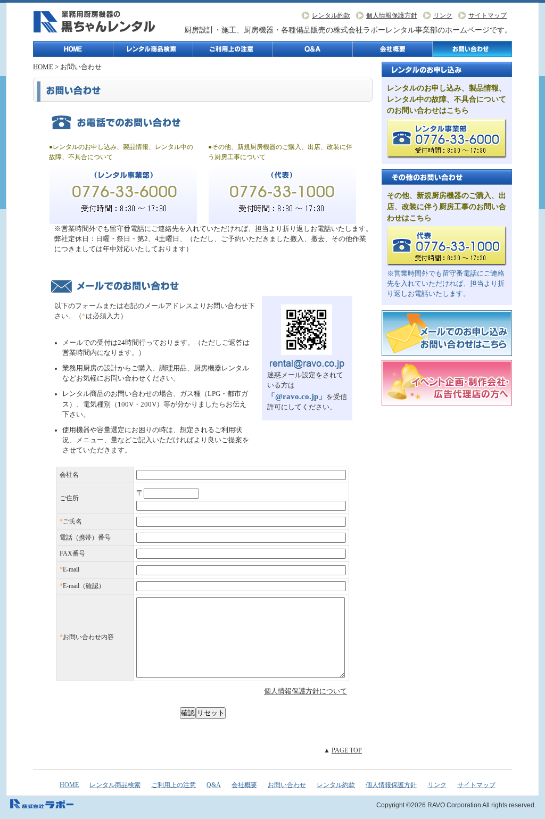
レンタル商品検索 (153, 49)
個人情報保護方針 (391, 15)
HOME (43, 67)
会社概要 (393, 49)
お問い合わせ (472, 49)
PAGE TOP (347, 750)
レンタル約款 (331, 15)
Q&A (214, 785)
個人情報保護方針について (305, 691)
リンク (442, 15)
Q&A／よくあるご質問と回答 (313, 49)
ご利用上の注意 (233, 49)
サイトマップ (487, 15)
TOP (73, 49)
